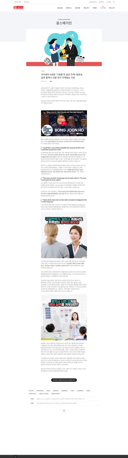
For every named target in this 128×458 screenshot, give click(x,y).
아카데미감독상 (40, 390)
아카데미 (31, 390)
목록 (64, 411)
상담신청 (60, 8)
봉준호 (48, 390)
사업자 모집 (26, 2)
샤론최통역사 (80, 390)
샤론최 (72, 390)
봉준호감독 (56, 390)
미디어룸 (103, 8)
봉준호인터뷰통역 (56, 393)
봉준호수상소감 (33, 393)
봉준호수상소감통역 (44, 393)
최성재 (88, 390)
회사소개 (111, 8)
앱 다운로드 (101, 2)
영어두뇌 (68, 8)
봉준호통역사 (65, 390)
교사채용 (109, 2)
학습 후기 (86, 8)
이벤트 (95, 8)
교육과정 (77, 8)
